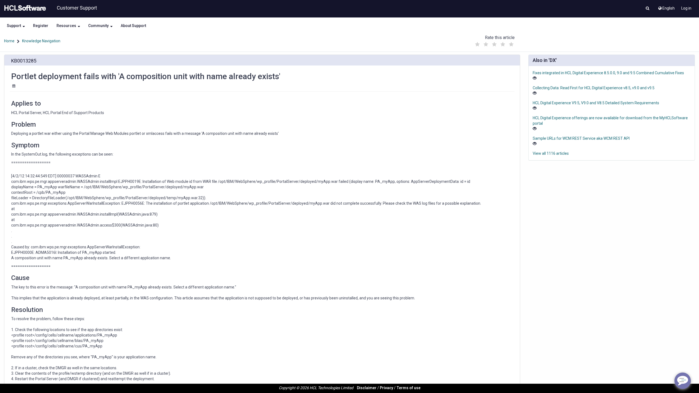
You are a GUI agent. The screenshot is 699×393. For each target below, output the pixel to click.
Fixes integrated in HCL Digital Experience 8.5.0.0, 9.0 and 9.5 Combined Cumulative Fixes (608, 73)
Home (9, 41)
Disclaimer (367, 388)
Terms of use (408, 388)
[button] (647, 8)
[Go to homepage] (24, 8)
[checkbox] (477, 44)
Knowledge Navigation (41, 41)
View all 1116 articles (551, 153)
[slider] (494, 43)
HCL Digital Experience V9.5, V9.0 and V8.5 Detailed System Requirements (596, 103)
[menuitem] (666, 7)
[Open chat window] (682, 381)
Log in (686, 8)
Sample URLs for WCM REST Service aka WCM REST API (581, 138)
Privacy (386, 388)
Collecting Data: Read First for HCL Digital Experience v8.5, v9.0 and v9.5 (593, 88)
